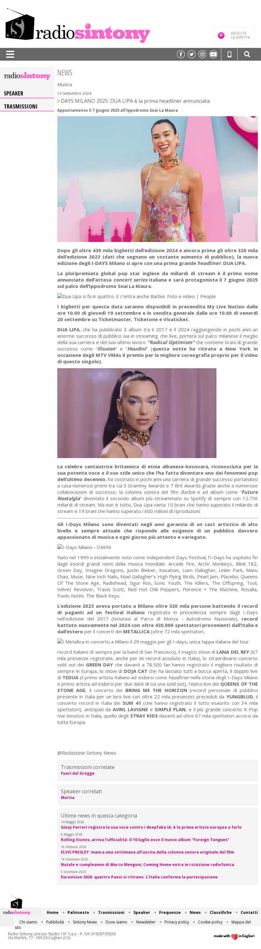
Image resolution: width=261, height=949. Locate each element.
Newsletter (146, 922)
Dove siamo (116, 922)
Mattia (67, 797)
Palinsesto (78, 912)
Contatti (249, 912)
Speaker (13, 93)
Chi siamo (28, 922)
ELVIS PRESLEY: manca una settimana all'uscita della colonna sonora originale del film (147, 852)
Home (53, 912)
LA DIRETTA (240, 35)
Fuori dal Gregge (78, 773)
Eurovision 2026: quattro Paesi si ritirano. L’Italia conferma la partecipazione (139, 877)
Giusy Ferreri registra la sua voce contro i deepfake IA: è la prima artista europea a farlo (151, 827)
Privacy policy (177, 922)
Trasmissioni (21, 106)
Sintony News (85, 922)
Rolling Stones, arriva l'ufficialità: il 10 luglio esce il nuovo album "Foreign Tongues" (145, 839)
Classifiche (221, 912)
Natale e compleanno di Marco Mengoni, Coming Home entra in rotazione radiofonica (147, 864)
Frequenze (170, 912)
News (195, 912)
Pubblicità (55, 922)
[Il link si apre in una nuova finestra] (181, 54)
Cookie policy (210, 922)
